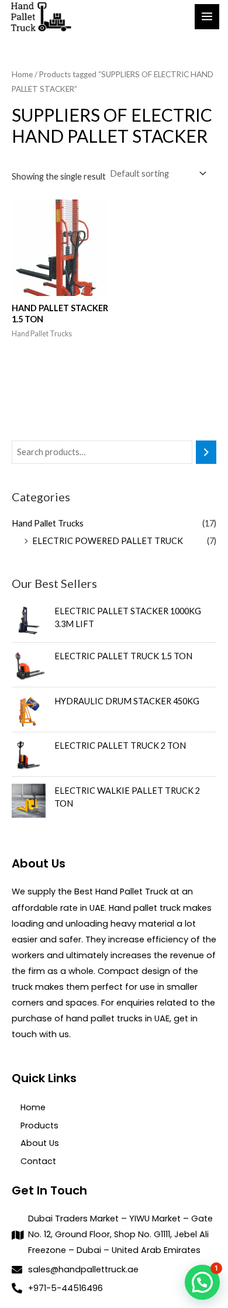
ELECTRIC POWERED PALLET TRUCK (107, 541)
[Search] (206, 452)
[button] (202, 1282)
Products (39, 1125)
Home (22, 74)
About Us (39, 1143)
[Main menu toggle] (207, 16)
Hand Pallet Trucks (48, 523)
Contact (38, 1161)
